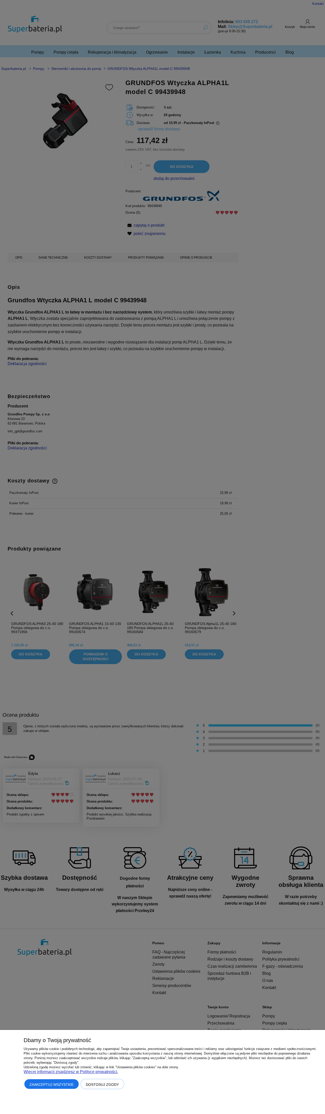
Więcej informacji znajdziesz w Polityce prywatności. (71, 1072)
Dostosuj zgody (102, 1084)
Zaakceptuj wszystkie (51, 1084)
